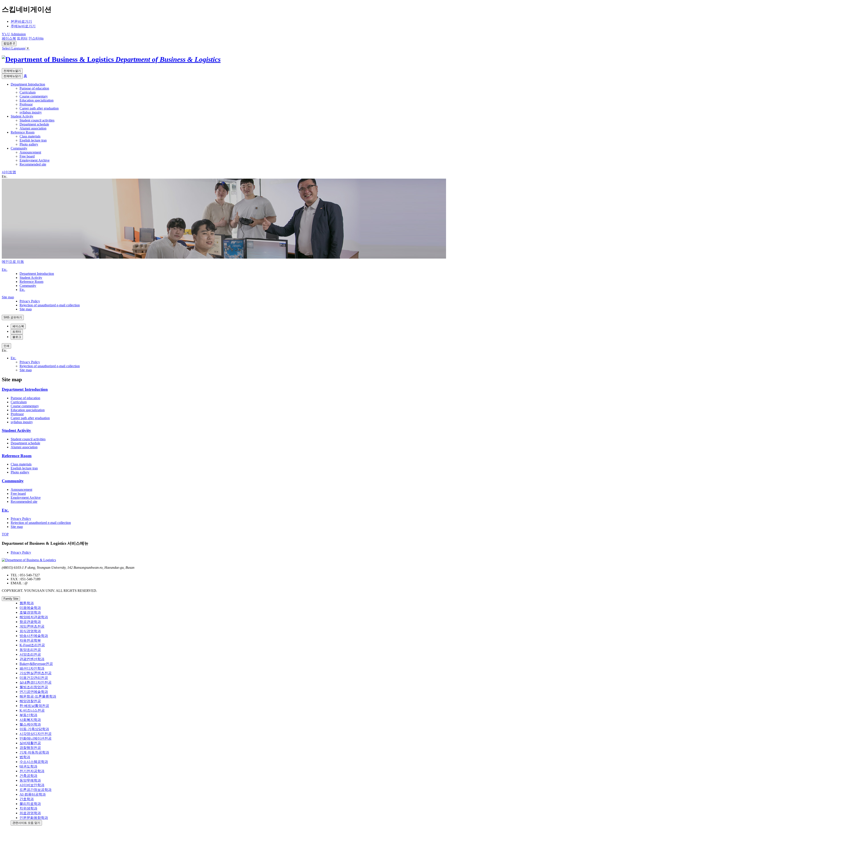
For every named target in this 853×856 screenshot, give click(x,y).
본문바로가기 (21, 21)
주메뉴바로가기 (23, 26)
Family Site (11, 598)
